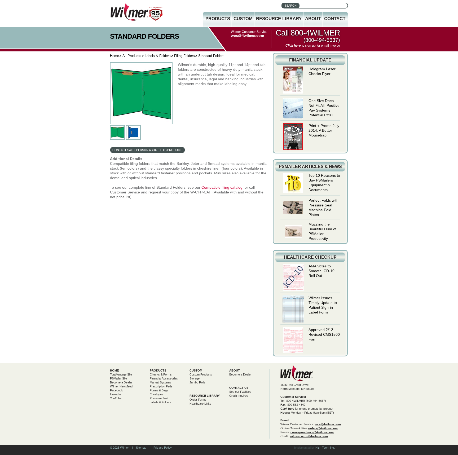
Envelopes (156, 394)
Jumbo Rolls (197, 382)
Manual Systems (160, 382)
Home (114, 56)
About (313, 18)
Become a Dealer (121, 382)
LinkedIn (115, 394)
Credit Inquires (238, 395)
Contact (334, 18)
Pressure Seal (159, 398)
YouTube (115, 398)
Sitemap (141, 447)
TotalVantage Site (121, 374)
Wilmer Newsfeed (121, 386)
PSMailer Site (118, 378)
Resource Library (279, 18)
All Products (131, 56)
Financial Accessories (164, 378)
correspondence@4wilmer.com (312, 432)
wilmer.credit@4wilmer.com (309, 436)
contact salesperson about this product (147, 150)
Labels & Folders (158, 56)
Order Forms (198, 399)
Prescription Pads (161, 386)
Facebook (116, 390)
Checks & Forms (161, 374)
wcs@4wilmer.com (247, 35)
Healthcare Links (200, 403)
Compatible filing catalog (222, 187)
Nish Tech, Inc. (325, 447)
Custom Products (201, 374)
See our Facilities (240, 391)
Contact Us (238, 387)
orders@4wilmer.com (323, 428)
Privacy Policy (162, 447)
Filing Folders (184, 56)
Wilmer (296, 373)
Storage (195, 378)
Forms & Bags (159, 390)
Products (217, 18)
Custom (243, 18)
